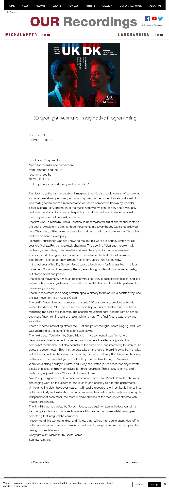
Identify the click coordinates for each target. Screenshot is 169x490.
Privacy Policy (20, 486)
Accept (154, 484)
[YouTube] (154, 18)
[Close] (165, 484)
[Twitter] (160, 18)
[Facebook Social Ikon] (147, 18)
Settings (139, 484)
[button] (25, 6)
